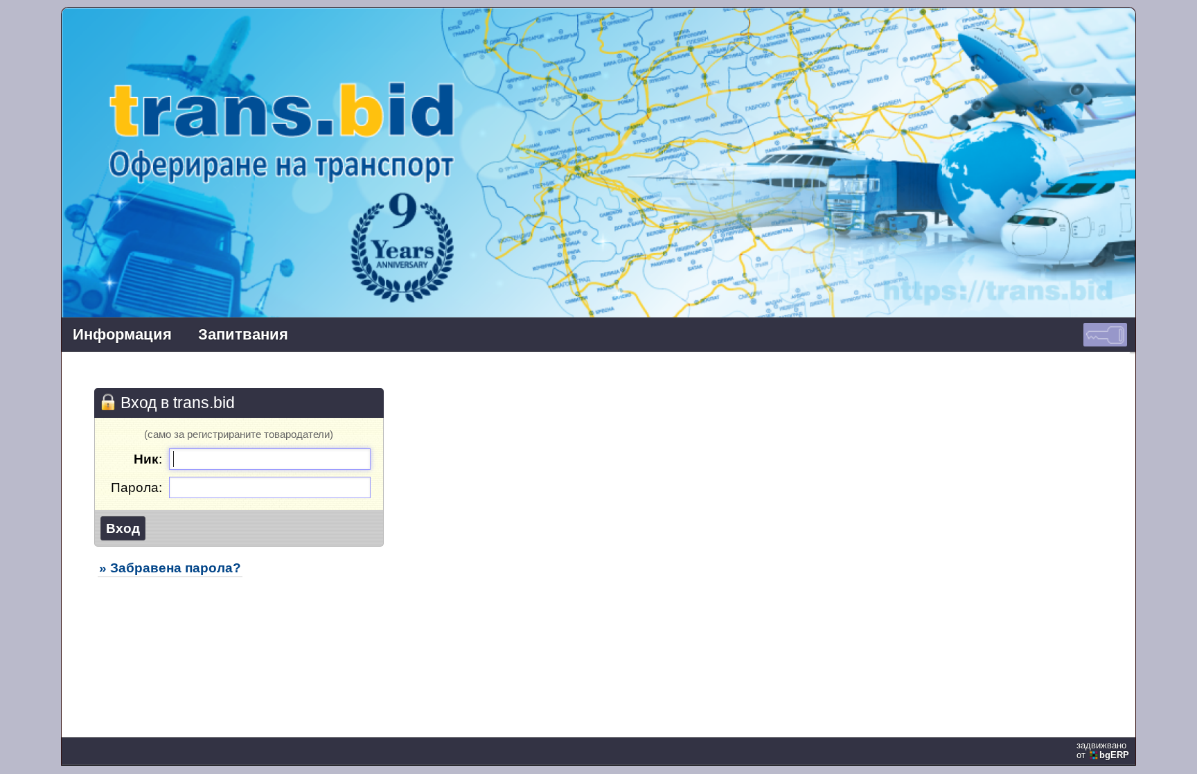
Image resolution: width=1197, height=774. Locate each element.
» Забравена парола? (170, 567)
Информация (122, 334)
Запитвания (243, 334)
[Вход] (1105, 334)
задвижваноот (1102, 750)
